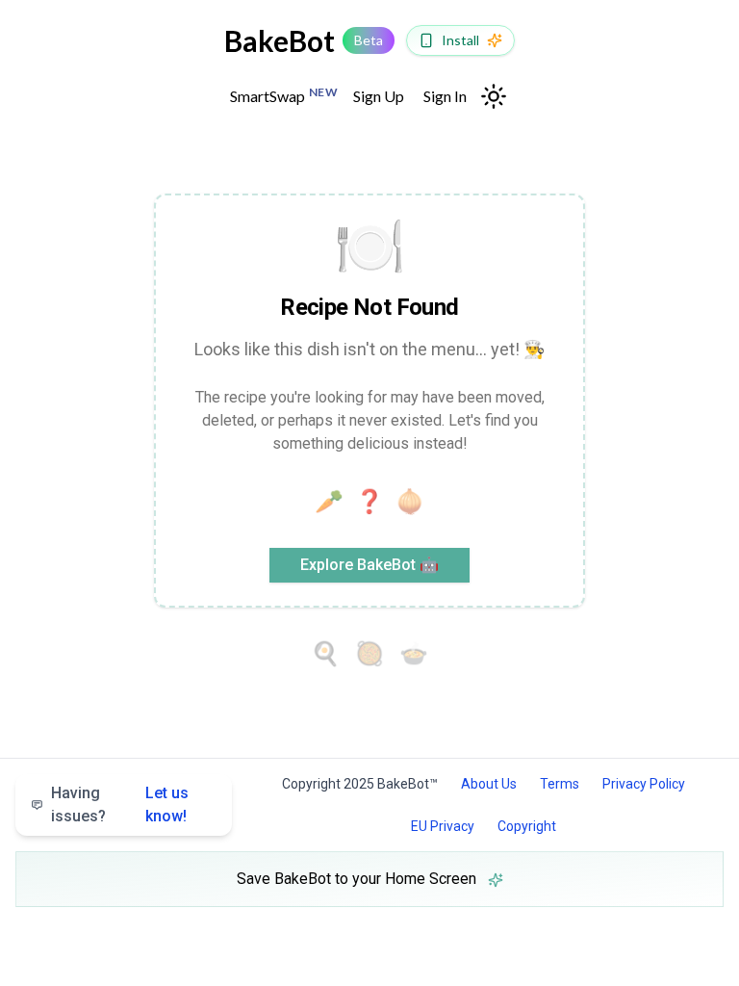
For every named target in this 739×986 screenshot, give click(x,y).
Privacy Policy (643, 783)
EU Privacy (442, 826)
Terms (559, 783)
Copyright (526, 826)
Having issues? (120, 804)
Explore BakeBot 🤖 (369, 565)
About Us (489, 783)
